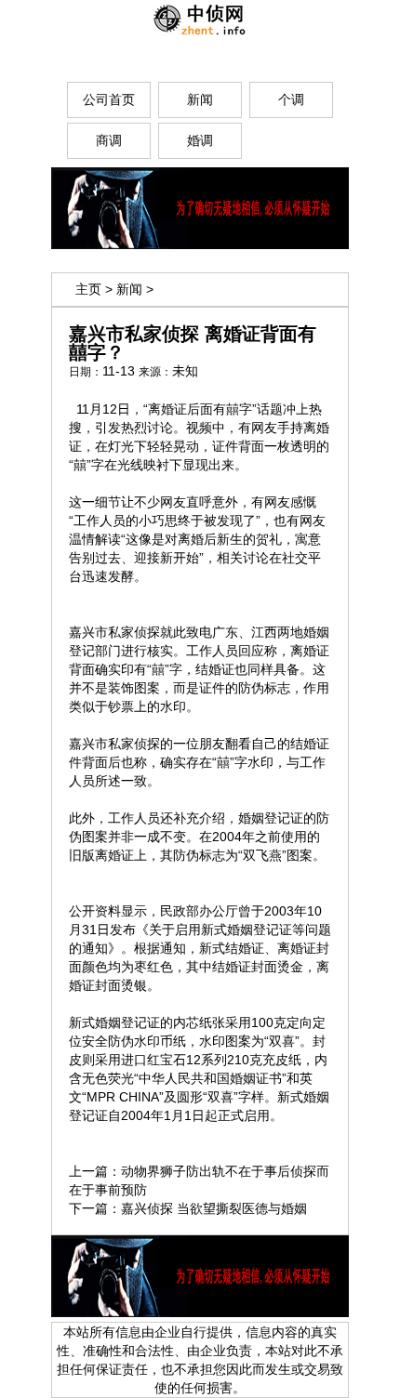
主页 (88, 289)
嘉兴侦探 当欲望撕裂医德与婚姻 (214, 1208)
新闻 (129, 289)
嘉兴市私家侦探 (114, 632)
